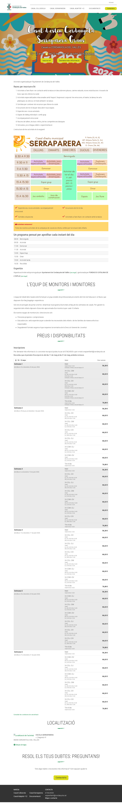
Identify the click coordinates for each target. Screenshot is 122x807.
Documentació (94, 8)
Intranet (111, 2)
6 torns (90, 53)
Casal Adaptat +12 (77, 8)
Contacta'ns (111, 8)
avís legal (73, 272)
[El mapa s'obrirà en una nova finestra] (24, 735)
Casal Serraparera (57, 8)
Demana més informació (69, 60)
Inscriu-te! (47, 60)
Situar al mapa (20, 745)
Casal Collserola (38, 8)
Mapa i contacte (51, 798)
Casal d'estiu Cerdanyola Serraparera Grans (61, 35)
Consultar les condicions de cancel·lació (26, 714)
